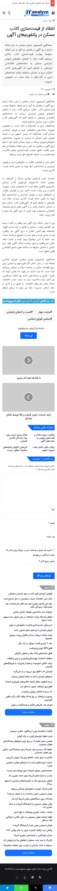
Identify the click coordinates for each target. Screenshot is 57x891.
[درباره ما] (17, 877)
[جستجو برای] (4, 13)
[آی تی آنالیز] (36, 13)
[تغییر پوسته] (9, 13)
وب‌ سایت (50, 536)
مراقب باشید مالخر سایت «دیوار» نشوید (44, 448)
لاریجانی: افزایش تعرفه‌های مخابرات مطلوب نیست (15, 448)
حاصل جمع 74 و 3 (47, 561)
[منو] (53, 13)
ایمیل (51, 523)
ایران (45, 20)
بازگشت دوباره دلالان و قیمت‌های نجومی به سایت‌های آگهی (44, 438)
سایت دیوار (44, 312)
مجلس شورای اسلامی (39, 319)
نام (53, 509)
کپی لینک (28, 335)
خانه (51, 20)
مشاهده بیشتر (28, 712)
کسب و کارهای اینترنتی (18, 312)
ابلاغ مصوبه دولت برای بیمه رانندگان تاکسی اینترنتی (16, 438)
